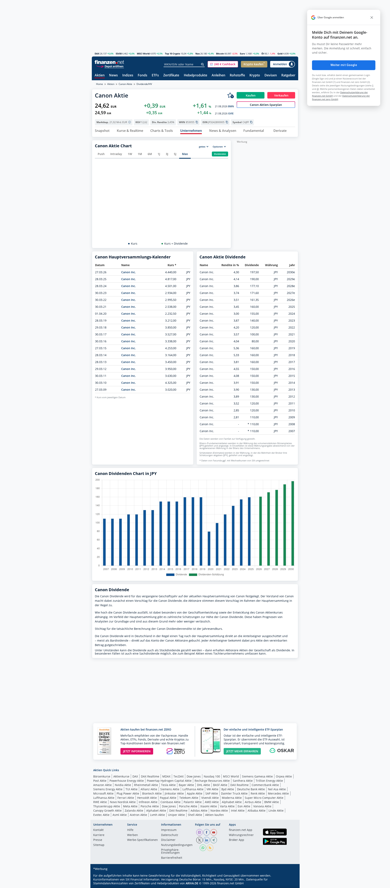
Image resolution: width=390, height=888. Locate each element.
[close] (371, 17)
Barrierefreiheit (171, 858)
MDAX (166, 776)
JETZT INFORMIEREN (137, 751)
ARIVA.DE (192, 883)
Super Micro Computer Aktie (264, 798)
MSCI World (143, 53)
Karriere (98, 835)
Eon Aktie (244, 806)
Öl (262, 53)
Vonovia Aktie (262, 806)
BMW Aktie (271, 802)
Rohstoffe (237, 75)
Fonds (142, 75)
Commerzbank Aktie (265, 785)
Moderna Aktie (232, 798)
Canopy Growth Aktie (107, 810)
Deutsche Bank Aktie (251, 789)
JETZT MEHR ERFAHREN (242, 751)
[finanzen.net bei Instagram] (199, 832)
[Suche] (202, 64)
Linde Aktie (276, 810)
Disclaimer (168, 840)
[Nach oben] (290, 883)
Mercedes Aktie (278, 793)
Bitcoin (220, 53)
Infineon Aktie (148, 802)
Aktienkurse (121, 776)
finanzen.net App (240, 830)
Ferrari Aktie (125, 798)
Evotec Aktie (101, 815)
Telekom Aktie (188, 798)
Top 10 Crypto (172, 53)
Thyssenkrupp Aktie (106, 806)
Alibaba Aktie (256, 810)
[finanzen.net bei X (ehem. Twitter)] (199, 840)
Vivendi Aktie (210, 798)
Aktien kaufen (214, 815)
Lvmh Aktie (157, 815)
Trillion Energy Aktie (269, 781)
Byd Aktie (227, 789)
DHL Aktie (203, 785)
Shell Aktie (195, 815)
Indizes (127, 75)
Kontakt (98, 830)
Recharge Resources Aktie (212, 781)
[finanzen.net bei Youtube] (213, 832)
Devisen (270, 75)
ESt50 (119, 53)
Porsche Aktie (150, 806)
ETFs (155, 75)
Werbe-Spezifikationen (142, 840)
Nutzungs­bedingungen (177, 845)
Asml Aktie (120, 815)
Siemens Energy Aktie (107, 789)
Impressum (169, 830)
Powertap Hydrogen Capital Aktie (169, 781)
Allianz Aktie (149, 789)
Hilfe (130, 830)
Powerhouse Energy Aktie (126, 781)
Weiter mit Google (343, 65)
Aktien (100, 75)
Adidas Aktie (199, 810)
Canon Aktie (125, 84)
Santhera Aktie (243, 781)
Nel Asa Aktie (277, 789)
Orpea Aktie (284, 776)
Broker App (236, 840)
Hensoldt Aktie (147, 798)
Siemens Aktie (169, 789)
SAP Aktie (211, 793)
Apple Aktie (194, 793)
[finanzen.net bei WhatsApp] (203, 848)
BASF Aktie (220, 785)
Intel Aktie (238, 810)
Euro (242, 53)
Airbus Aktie (253, 802)
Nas (197, 53)
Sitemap (98, 845)
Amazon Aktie (102, 785)
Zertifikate (171, 75)
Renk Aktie (258, 793)
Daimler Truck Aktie (234, 793)
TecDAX (178, 776)
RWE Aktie (100, 802)
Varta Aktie (227, 806)
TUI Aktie (132, 789)
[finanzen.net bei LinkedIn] (206, 840)
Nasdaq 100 (212, 776)
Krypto (254, 75)
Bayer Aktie (186, 785)
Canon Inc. (128, 272)
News (113, 75)
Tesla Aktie (168, 785)
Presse (97, 840)
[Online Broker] (110, 66)
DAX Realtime (150, 776)
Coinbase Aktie (170, 802)
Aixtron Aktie (138, 815)
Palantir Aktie (193, 802)
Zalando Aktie (134, 810)
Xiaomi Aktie (208, 806)
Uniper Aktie (176, 815)
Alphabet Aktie (232, 802)
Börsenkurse (101, 776)
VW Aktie (212, 789)
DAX (97, 53)
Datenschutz (169, 835)
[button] (223, 64)
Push (101, 154)
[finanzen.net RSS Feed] (210, 848)
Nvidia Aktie (123, 785)
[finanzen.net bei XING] (213, 840)
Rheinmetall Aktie (146, 785)
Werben (132, 835)
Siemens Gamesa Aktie (257, 776)
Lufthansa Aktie (193, 789)
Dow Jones (194, 776)
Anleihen (218, 75)
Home (99, 84)
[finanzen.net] (109, 62)
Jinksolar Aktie (174, 793)
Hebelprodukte (195, 75)
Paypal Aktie (168, 798)
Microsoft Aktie (103, 793)
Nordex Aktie (219, 810)
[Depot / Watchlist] (230, 95)
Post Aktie (99, 781)
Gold (280, 53)
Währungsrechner (241, 835)
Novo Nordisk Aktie (123, 802)
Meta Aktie (130, 806)
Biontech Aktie (152, 793)
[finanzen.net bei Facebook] (206, 832)
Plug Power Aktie (128, 793)
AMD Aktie (212, 802)
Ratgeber (288, 75)
